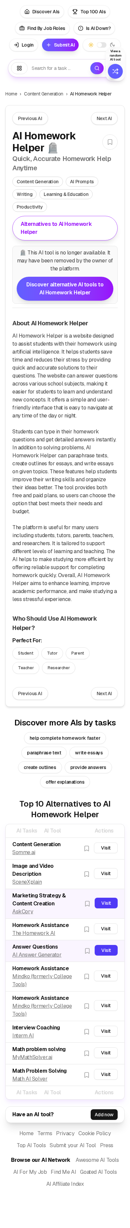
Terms (44, 1133)
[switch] (102, 45)
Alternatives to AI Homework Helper (56, 228)
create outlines (40, 767)
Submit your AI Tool (73, 1145)
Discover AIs (46, 12)
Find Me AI (63, 1171)
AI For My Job (30, 1171)
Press (106, 1145)
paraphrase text (44, 753)
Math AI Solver (29, 1078)
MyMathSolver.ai (32, 1057)
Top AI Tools (31, 1145)
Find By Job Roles (46, 28)
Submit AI (64, 45)
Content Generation (43, 94)
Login (28, 45)
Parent (77, 653)
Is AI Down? (98, 28)
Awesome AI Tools (97, 1159)
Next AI (104, 118)
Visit (106, 848)
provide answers (88, 767)
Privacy (65, 1133)
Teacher (26, 668)
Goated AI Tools (98, 1171)
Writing (24, 194)
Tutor (52, 653)
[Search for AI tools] (97, 68)
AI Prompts (82, 182)
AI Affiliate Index (65, 1183)
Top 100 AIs (93, 12)
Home (11, 94)
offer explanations (65, 782)
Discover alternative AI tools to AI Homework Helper (64, 288)
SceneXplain (27, 881)
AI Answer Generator (36, 954)
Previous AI (30, 118)
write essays (89, 753)
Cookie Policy (94, 1133)
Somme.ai (23, 852)
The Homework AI (33, 933)
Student (25, 653)
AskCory (22, 911)
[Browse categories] (19, 68)
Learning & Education (66, 194)
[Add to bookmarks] (110, 142)
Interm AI (23, 1035)
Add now (104, 1115)
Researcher (59, 668)
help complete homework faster (65, 738)
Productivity (30, 207)
